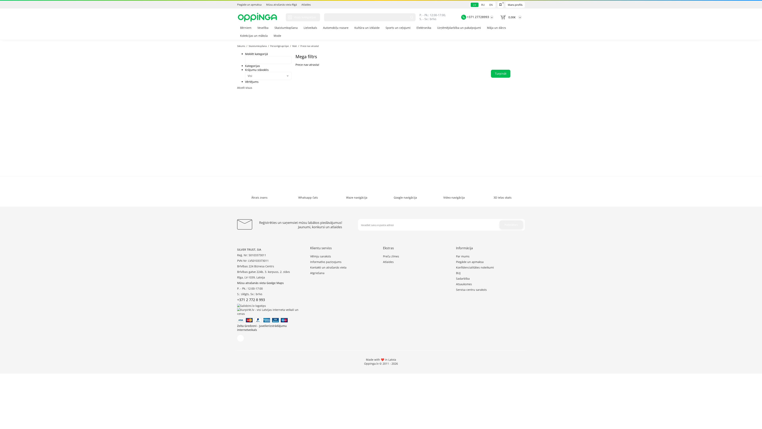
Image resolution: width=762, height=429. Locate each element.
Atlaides (306, 4)
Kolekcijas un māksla (254, 36)
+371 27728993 (477, 17)
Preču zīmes (391, 256)
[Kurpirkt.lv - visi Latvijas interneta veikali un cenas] (271, 311)
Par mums (463, 256)
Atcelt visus (244, 88)
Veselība (262, 28)
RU (483, 5)
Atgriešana (317, 273)
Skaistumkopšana (286, 28)
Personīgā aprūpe (279, 45)
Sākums (241, 45)
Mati (294, 45)
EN (491, 5)
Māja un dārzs (496, 28)
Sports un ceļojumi (398, 28)
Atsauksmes (464, 284)
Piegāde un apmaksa (249, 4)
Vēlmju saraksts (320, 256)
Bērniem (245, 28)
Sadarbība (463, 278)
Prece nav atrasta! (309, 45)
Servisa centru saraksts (471, 290)
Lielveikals (310, 28)
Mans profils (515, 5)
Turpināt (500, 73)
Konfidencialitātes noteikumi (475, 267)
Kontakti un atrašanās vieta (328, 267)
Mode (277, 36)
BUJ (458, 273)
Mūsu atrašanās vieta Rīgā (281, 4)
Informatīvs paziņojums (326, 262)
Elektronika (424, 28)
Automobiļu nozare (335, 28)
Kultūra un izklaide (367, 28)
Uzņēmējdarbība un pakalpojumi (459, 28)
